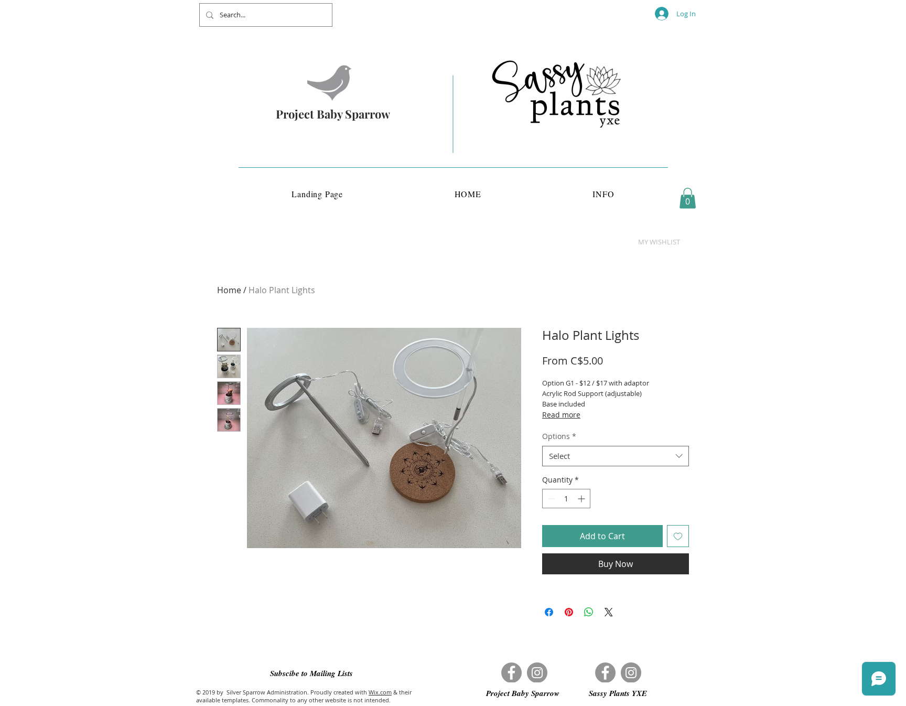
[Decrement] (550, 498)
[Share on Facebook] (549, 612)
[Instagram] (537, 672)
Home (229, 290)
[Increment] (582, 498)
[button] (687, 198)
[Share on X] (608, 612)
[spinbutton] (566, 498)
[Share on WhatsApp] (589, 612)
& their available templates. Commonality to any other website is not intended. (304, 696)
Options (559, 436)
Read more (561, 415)
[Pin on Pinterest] (569, 612)
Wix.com (380, 692)
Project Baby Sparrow (333, 114)
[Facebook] (511, 672)
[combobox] (615, 456)
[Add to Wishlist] (678, 536)
